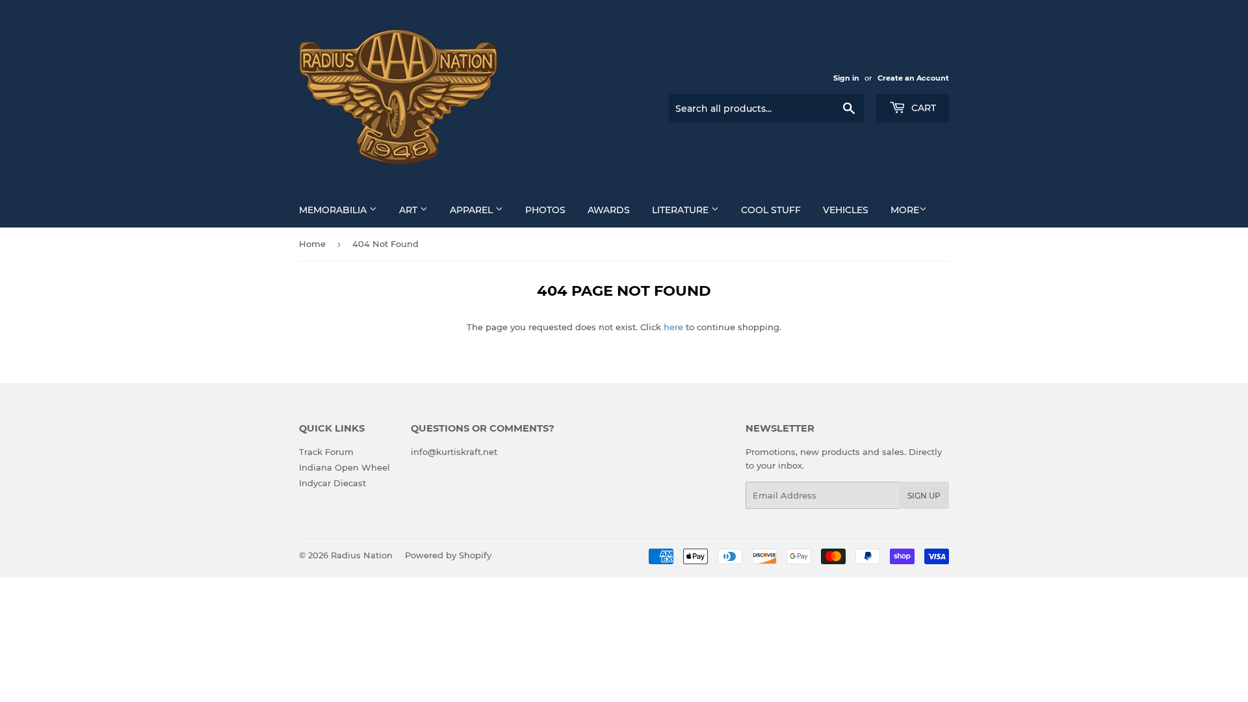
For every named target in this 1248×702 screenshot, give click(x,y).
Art (409, 210)
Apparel (472, 210)
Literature (681, 210)
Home (312, 244)
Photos (545, 210)
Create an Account (913, 78)
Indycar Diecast (332, 483)
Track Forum (326, 452)
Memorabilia (334, 210)
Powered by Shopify (448, 555)
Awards (609, 210)
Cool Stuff (771, 210)
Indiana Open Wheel (344, 467)
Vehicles (845, 210)
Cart (922, 108)
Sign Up (924, 495)
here (673, 327)
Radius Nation (362, 555)
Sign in (846, 78)
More (904, 210)
